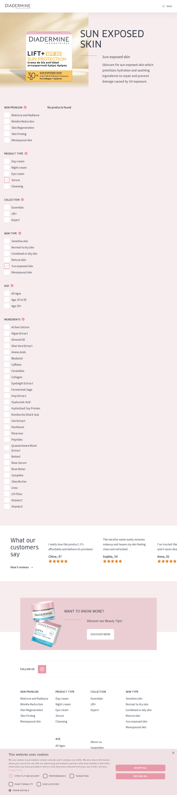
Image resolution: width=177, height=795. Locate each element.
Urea (14, 488)
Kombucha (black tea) (25, 414)
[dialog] (88, 772)
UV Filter (16, 494)
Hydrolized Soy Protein (25, 408)
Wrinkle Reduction (22, 121)
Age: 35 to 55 (18, 300)
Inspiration (97, 748)
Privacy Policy (15, 770)
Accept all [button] (140, 767)
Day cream (17, 161)
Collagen (16, 377)
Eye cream (17, 174)
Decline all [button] (140, 776)
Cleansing (17, 186)
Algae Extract (19, 333)
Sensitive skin (19, 241)
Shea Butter (19, 481)
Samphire (17, 475)
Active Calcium (20, 327)
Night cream (19, 167)
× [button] (173, 753)
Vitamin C (17, 500)
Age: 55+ (16, 306)
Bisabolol (17, 358)
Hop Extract (18, 396)
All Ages (16, 293)
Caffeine (16, 365)
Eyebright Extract (22, 383)
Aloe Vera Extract (21, 346)
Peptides (17, 439)
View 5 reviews (19, 567)
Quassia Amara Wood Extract (24, 448)
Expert (15, 220)
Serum (15, 180)
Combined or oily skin (24, 254)
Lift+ (14, 214)
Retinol (15, 456)
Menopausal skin (21, 140)
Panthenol (17, 427)
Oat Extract (18, 421)
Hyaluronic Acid (21, 402)
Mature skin (18, 260)
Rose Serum (18, 463)
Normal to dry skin (22, 247)
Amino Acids (18, 352)
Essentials (17, 207)
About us (96, 742)
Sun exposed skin (22, 266)
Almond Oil (18, 340)
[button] (60, 790)
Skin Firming (18, 134)
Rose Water (18, 469)
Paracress (17, 433)
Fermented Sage (21, 390)
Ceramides (17, 371)
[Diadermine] (18, 6)
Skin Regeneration (22, 128)
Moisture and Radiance (25, 115)
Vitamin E (17, 506)
